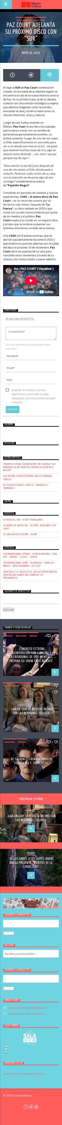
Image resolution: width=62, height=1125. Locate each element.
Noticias (40, 20)
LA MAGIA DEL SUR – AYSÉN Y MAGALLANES (23, 520)
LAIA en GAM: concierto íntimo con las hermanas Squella (27, 477)
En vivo (8, 635)
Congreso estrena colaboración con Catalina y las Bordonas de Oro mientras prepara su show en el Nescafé (29, 467)
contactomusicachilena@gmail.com (28, 1007)
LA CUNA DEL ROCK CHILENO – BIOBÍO (20, 534)
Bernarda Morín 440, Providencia (26, 1013)
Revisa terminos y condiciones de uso (23, 1073)
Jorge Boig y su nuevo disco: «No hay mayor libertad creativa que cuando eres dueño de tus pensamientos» (30, 575)
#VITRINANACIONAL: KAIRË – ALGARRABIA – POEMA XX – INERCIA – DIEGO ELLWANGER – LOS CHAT (29, 564)
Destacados (24, 20)
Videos (33, 635)
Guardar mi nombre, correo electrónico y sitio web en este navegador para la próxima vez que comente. (33, 390)
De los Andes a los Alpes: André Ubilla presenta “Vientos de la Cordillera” (31, 863)
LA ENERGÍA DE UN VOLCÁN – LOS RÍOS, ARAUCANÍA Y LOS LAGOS (29, 527)
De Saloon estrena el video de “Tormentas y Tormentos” (25, 486)
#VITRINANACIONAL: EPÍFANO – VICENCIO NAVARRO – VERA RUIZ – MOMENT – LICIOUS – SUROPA (30, 555)
